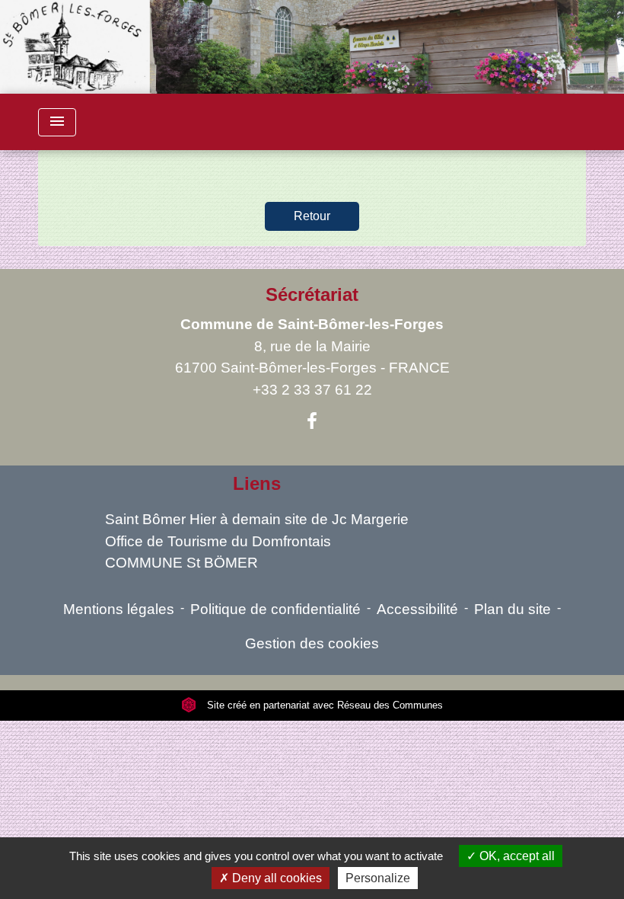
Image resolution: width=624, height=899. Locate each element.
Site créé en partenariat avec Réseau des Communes (323, 705)
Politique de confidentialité (275, 609)
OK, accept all (515, 855)
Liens (257, 483)
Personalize (377, 878)
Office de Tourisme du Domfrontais (218, 541)
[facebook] (312, 421)
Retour (312, 216)
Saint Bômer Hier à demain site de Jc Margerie (257, 519)
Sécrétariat (312, 294)
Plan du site (512, 609)
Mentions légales (118, 609)
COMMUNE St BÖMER (181, 563)
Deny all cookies (275, 878)
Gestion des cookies (312, 643)
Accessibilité (417, 609)
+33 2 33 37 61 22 (312, 390)
